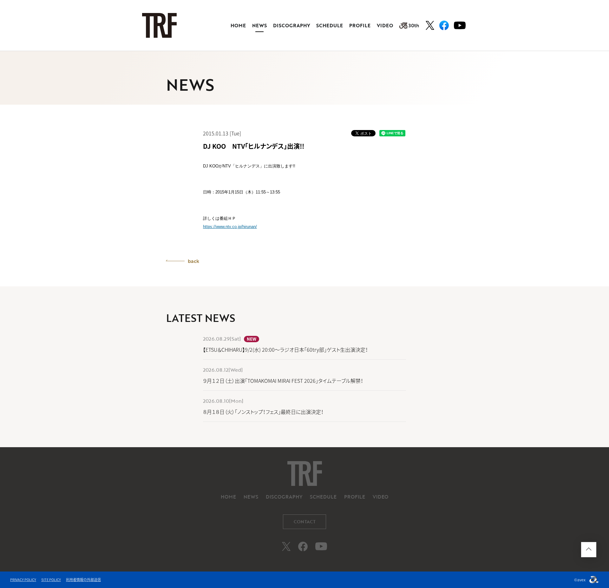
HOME (238, 25)
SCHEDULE (329, 25)
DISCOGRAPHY (291, 25)
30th (414, 25)
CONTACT (305, 521)
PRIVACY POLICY (23, 579)
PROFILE (359, 25)
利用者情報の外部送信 (83, 579)
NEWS (259, 25)
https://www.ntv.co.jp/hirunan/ (230, 226)
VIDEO (385, 25)
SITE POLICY (51, 579)
